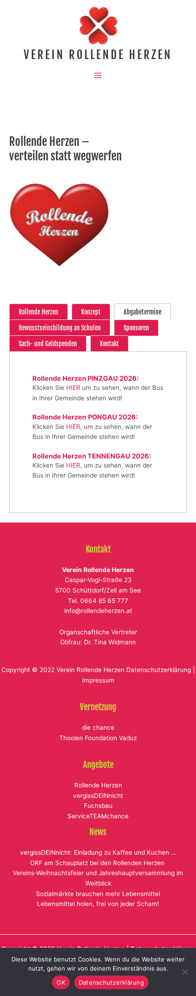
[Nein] (184, 971)
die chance (98, 727)
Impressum (98, 680)
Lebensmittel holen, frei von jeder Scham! (98, 903)
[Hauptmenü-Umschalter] (98, 75)
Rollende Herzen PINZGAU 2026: (85, 378)
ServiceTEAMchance (98, 816)
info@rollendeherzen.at (98, 610)
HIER (73, 387)
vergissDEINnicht (98, 795)
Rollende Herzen (98, 785)
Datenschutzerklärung (158, 669)
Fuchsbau (98, 805)
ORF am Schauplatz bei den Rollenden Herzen (98, 863)
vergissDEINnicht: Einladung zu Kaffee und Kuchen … (98, 852)
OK (61, 982)
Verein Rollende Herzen (98, 55)
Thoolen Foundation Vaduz (98, 738)
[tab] (38, 312)
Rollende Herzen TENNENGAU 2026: (91, 456)
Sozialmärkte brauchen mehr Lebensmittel (98, 893)
